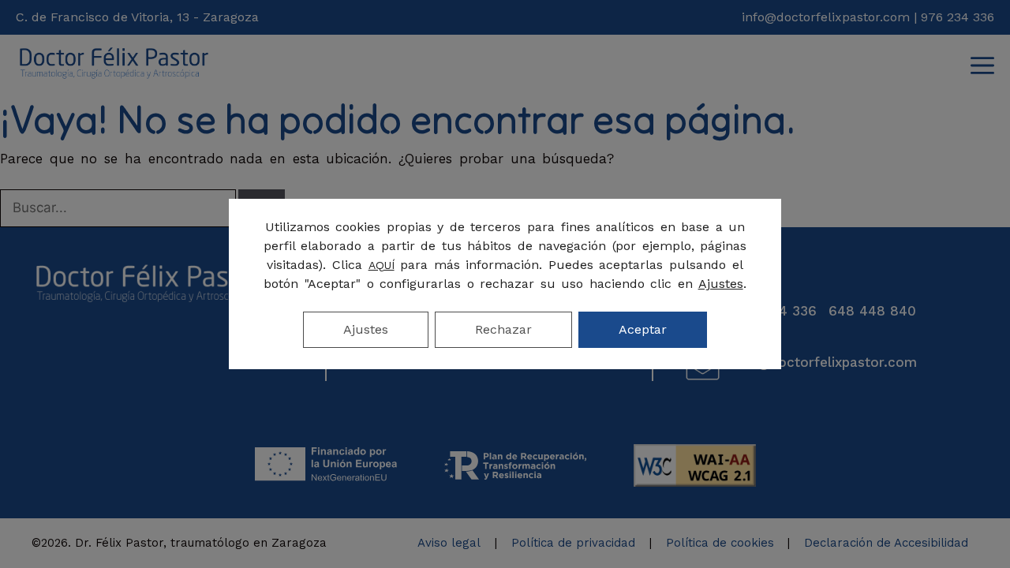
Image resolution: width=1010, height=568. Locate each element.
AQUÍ (381, 265)
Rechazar (503, 329)
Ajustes (365, 329)
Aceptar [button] (643, 329)
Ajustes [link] (720, 283)
